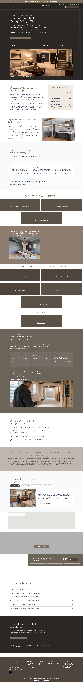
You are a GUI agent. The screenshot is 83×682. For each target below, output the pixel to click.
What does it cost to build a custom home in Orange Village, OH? (25, 600)
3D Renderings (41, 323)
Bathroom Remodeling (62, 277)
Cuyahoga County (18, 29)
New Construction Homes (20, 207)
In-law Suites (61, 290)
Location (65, 661)
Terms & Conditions (54, 678)
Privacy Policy (46, 678)
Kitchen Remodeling (41, 304)
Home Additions (20, 290)
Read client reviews (45, 503)
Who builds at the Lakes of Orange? (18, 589)
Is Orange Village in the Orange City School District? (22, 604)
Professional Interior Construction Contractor (41, 266)
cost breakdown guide (34, 437)
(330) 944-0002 (30, 645)
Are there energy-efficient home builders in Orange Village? (24, 608)
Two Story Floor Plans (41, 220)
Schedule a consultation (18, 637)
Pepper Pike (38, 182)
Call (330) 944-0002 (38, 37)
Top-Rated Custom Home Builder (41, 196)
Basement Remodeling (20, 277)
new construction (21, 439)
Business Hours (52, 661)
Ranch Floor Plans (62, 207)
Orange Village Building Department (20, 379)
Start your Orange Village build (20, 37)
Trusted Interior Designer (41, 312)
